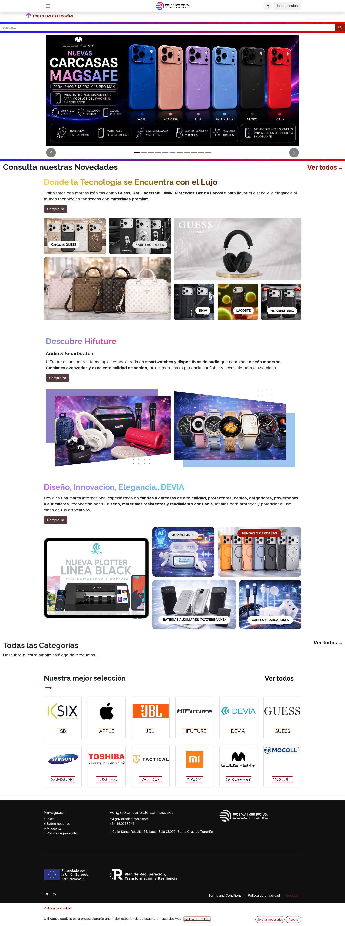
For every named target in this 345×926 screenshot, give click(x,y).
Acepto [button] (293, 919)
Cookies (292, 895)
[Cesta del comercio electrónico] (267, 6)
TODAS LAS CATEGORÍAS (52, 16)
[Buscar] (340, 27)
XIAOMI (194, 779)
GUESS (282, 731)
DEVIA (238, 731)
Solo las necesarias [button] (270, 919)
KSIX (62, 731)
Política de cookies (58, 908)
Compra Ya (55, 209)
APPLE (106, 731)
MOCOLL (282, 779)
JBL (150, 731)
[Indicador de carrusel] (137, 152)
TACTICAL (150, 779)
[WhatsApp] (54, 894)
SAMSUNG (63, 779)
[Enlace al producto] (62, 711)
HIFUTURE (194, 731)
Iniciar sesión (287, 6)
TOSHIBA (106, 779)
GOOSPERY (238, 779)
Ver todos (325, 643)
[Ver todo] (339, 168)
